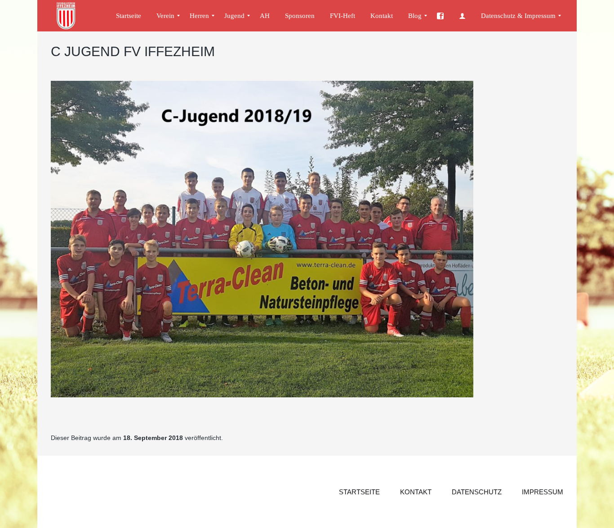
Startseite (359, 492)
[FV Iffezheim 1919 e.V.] (440, 15)
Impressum (542, 492)
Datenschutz (477, 492)
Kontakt (416, 492)
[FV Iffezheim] (70, 15)
